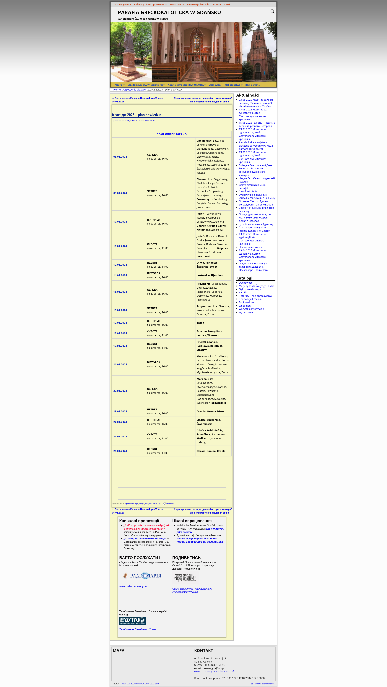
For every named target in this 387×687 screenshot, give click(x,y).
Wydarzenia (177, 4)
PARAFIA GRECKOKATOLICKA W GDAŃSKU (169, 12)
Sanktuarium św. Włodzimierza (145, 84)
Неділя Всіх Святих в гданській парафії (257, 179)
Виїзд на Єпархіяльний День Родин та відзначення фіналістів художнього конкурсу (255, 170)
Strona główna (122, 4)
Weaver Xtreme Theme (264, 683)
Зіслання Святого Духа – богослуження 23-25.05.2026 (256, 202)
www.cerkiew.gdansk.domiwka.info (214, 671)
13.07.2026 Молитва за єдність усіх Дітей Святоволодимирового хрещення (252, 134)
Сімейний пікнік (248, 191)
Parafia (118, 84)
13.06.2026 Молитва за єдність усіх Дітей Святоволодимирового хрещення (252, 157)
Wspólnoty (245, 305)
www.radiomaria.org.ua (133, 586)
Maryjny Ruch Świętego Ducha (256, 286)
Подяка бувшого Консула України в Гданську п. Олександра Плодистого (253, 267)
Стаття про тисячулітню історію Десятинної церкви (254, 229)
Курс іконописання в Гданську (256, 224)
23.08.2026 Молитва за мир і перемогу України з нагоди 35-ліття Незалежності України (256, 103)
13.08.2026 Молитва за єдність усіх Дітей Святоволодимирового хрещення (252, 114)
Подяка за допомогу (250, 247)
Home (117, 89)
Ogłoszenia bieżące (134, 89)
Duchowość (215, 84)
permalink (169, 504)
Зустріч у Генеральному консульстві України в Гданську (257, 196)
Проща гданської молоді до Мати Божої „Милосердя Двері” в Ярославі (255, 218)
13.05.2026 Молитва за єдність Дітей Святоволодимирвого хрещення (252, 239)
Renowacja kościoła (198, 4)
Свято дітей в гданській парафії (252, 186)
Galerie (217, 4)
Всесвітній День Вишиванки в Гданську (256, 209)
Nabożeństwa (232, 84)
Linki (227, 4)
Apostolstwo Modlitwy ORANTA (186, 84)
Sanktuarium (246, 302)
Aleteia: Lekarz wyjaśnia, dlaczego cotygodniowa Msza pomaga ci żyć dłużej (256, 145)
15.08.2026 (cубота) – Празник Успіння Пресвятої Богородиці (257, 124)
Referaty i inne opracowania (150, 4)
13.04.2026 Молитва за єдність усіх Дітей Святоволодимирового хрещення (252, 255)
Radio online (252, 84)
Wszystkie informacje (152, 504)
